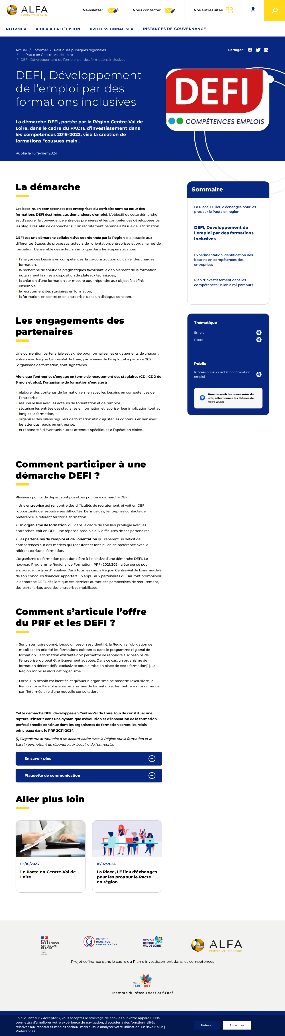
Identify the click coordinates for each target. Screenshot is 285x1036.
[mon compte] (253, 10)
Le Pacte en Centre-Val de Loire (46, 55)
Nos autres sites (208, 10)
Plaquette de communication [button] (52, 775)
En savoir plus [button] (37, 758)
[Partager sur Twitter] (258, 51)
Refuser (207, 1025)
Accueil (22, 50)
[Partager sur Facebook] (250, 51)
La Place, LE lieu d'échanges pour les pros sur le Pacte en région (127, 876)
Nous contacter (147, 10)
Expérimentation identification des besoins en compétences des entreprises (223, 260)
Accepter (237, 1025)
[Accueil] (26, 10)
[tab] (89, 759)
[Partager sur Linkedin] (266, 51)
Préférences (25, 1031)
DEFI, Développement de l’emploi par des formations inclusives (224, 233)
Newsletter (93, 10)
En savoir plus (152, 1027)
